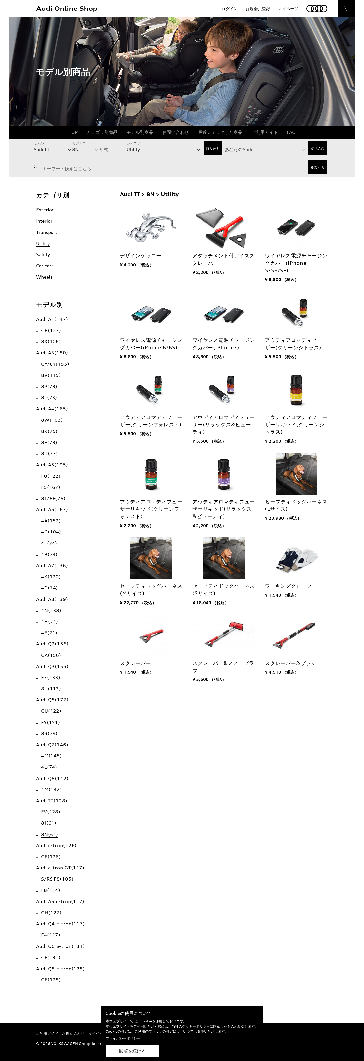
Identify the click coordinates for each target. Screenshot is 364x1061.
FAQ (291, 132)
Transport (46, 232)
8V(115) (51, 375)
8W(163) (52, 420)
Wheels (44, 276)
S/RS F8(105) (57, 879)
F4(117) (50, 935)
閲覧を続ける (132, 1051)
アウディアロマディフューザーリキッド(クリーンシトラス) (296, 424)
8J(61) (48, 823)
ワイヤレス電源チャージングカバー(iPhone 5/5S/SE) (296, 263)
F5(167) (50, 487)
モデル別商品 (140, 132)
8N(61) (49, 834)
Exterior (45, 209)
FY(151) (50, 722)
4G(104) (51, 531)
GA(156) (51, 655)
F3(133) (50, 677)
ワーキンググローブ (288, 586)
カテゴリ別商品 (102, 132)
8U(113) (51, 688)
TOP (73, 132)
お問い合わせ (175, 132)
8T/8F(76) (53, 498)
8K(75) (49, 431)
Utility (43, 243)
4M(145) (51, 755)
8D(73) (49, 453)
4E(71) (49, 632)
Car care (45, 265)
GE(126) (51, 856)
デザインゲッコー (140, 256)
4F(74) (49, 543)
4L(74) (49, 767)
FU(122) (51, 476)
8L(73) (49, 397)
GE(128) (51, 979)
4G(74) (49, 587)
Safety (43, 254)
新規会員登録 (257, 8)
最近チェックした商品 (220, 132)
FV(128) (50, 811)
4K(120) (51, 576)
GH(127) (51, 912)
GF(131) (51, 957)
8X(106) (51, 341)
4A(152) (51, 520)
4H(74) (49, 621)
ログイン (229, 8)
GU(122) (51, 711)
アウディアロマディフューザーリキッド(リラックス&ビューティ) (223, 509)
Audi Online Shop (67, 8)
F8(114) (50, 890)
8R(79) (49, 733)
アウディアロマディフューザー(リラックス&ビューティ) (223, 424)
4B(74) (49, 554)
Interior (44, 220)
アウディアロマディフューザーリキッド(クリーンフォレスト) (151, 509)
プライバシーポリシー (123, 1038)
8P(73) (49, 386)
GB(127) (51, 330)
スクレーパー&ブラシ (290, 663)
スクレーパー (135, 663)
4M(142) (51, 789)
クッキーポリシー (196, 1026)
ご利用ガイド (264, 132)
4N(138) (51, 610)
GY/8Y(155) (55, 364)
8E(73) (49, 442)
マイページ (288, 8)
